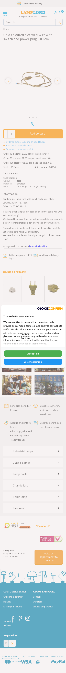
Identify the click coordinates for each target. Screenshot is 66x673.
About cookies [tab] (25, 336)
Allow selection (33, 361)
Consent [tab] (8, 336)
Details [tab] (42, 336)
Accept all (33, 353)
